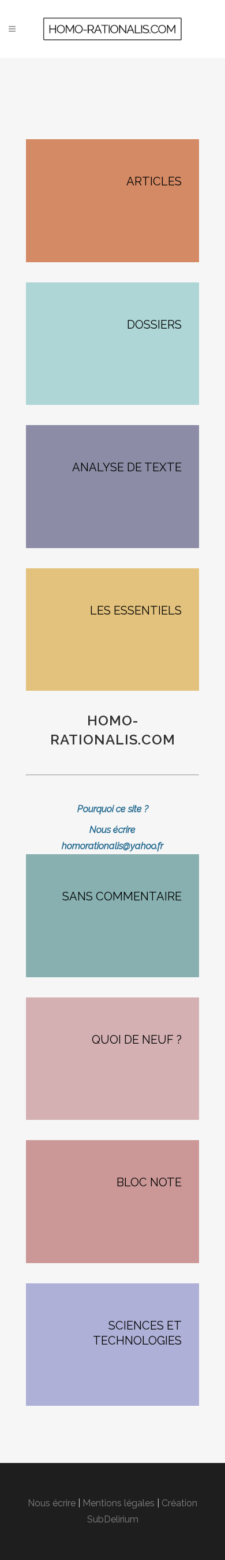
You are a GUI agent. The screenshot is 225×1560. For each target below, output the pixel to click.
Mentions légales (118, 1503)
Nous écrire (52, 1503)
